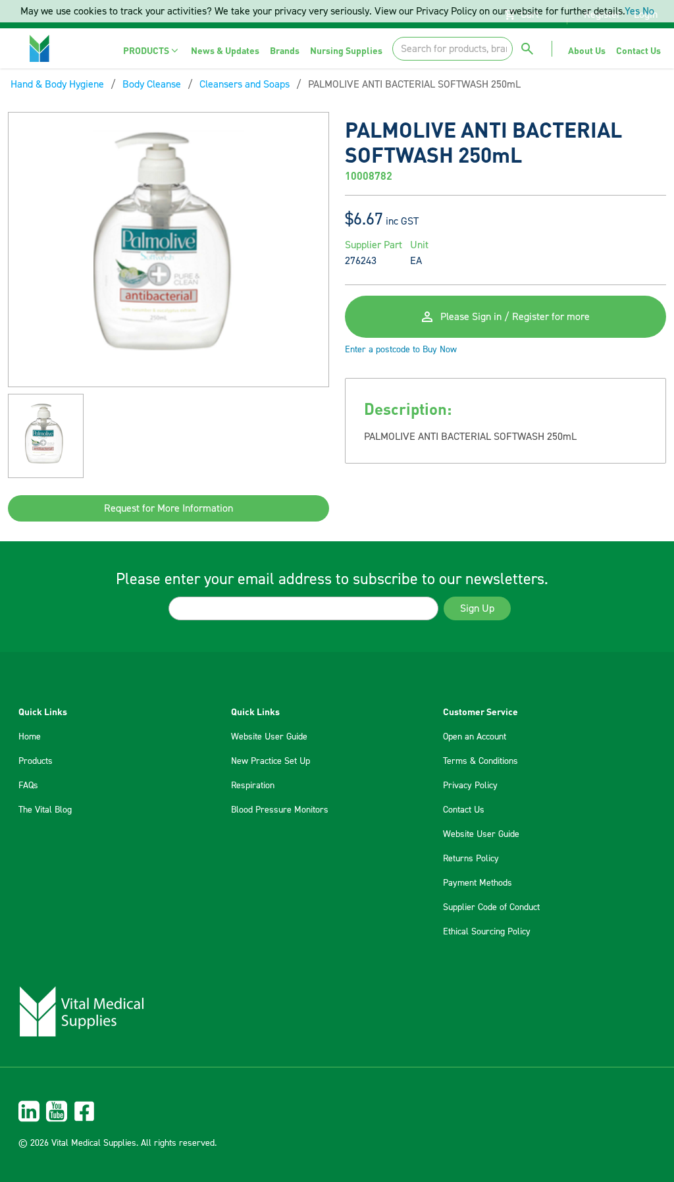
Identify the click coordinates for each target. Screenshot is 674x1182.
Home (29, 737)
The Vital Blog (45, 810)
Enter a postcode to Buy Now (401, 350)
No (648, 11)
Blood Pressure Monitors (279, 810)
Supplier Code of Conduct (491, 907)
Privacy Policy (470, 786)
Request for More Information (168, 508)
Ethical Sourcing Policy (487, 932)
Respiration (252, 786)
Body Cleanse (151, 84)
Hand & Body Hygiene (57, 84)
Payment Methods (477, 883)
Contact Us (463, 810)
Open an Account (474, 737)
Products (35, 761)
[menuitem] (152, 50)
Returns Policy (471, 859)
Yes (632, 11)
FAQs (28, 786)
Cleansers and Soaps (244, 84)
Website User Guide (269, 737)
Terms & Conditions (480, 761)
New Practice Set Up (270, 761)
